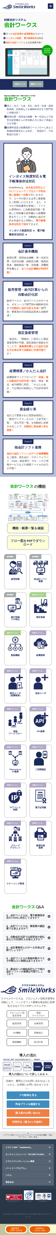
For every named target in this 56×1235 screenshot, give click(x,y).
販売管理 (17, 1023)
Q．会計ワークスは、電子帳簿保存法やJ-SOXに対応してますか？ (25, 916)
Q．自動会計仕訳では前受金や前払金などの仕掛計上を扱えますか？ (25, 938)
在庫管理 (38, 1023)
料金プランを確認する (28, 1104)
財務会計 (38, 1032)
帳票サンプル (36, 84)
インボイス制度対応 (20, 230)
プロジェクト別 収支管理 (16, 1014)
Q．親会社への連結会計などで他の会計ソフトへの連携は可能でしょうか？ (25, 971)
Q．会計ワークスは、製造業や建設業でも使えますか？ (25, 927)
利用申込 (40, 1229)
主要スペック (19, 84)
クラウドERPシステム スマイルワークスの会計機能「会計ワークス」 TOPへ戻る (28, 1136)
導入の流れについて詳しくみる (27, 1074)
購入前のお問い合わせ (28, 1112)
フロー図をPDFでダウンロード (28, 542)
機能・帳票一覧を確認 (28, 528)
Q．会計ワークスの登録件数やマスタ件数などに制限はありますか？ (25, 959)
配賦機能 (17, 1042)
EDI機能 (17, 1032)
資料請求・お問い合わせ (16, 1229)
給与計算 (38, 1042)
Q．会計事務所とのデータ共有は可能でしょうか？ (25, 949)
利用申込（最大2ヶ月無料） (28, 1121)
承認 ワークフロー (38, 1014)
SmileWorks (22, 1214)
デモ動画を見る (28, 1095)
